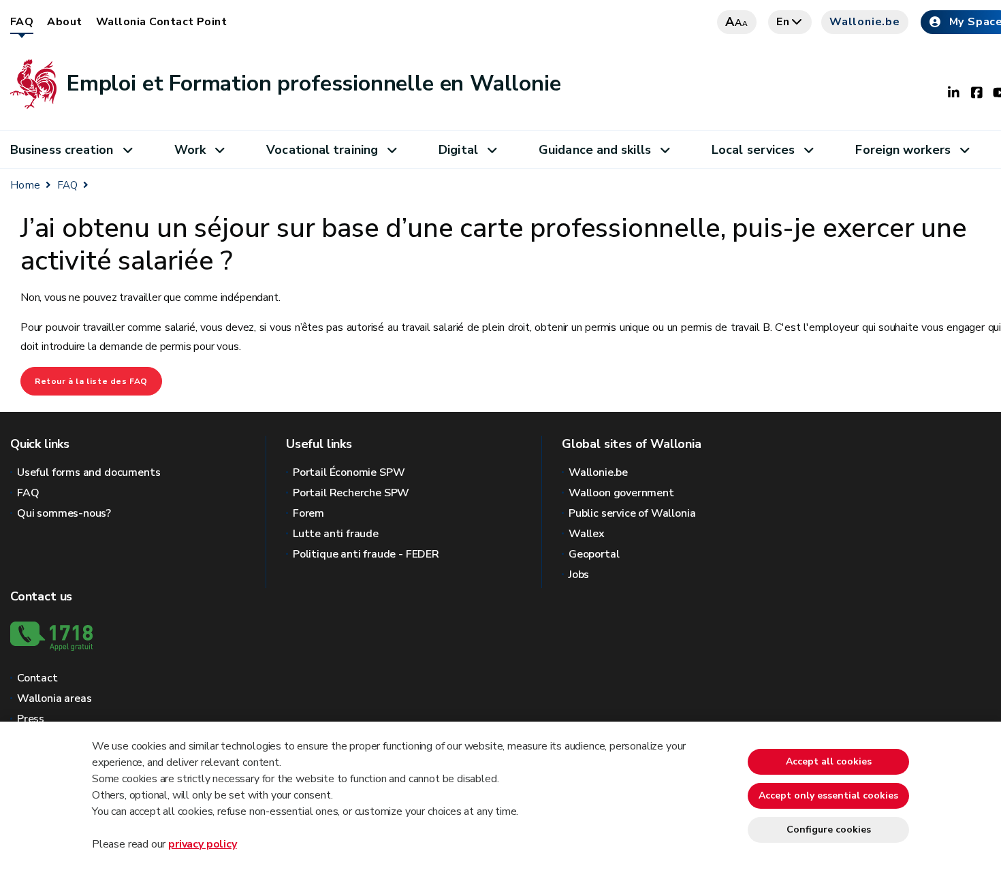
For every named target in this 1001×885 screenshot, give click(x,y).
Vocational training (322, 150)
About (64, 21)
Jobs (579, 574)
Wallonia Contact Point (161, 21)
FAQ (21, 21)
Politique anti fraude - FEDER (366, 554)
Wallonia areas (54, 698)
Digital (458, 150)
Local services (753, 150)
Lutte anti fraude (336, 534)
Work (190, 150)
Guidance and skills (595, 150)
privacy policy (202, 844)
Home (25, 185)
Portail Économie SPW (348, 472)
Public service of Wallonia (632, 513)
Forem (308, 513)
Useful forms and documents (88, 472)
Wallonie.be (864, 21)
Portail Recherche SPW (351, 493)
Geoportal (594, 554)
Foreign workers (902, 150)
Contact (37, 678)
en (783, 21)
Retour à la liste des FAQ (91, 381)
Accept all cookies (829, 761)
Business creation (62, 150)
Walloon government (621, 493)
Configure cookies (828, 829)
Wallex (587, 534)
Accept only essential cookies (828, 795)
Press (30, 719)
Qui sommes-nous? (64, 513)
